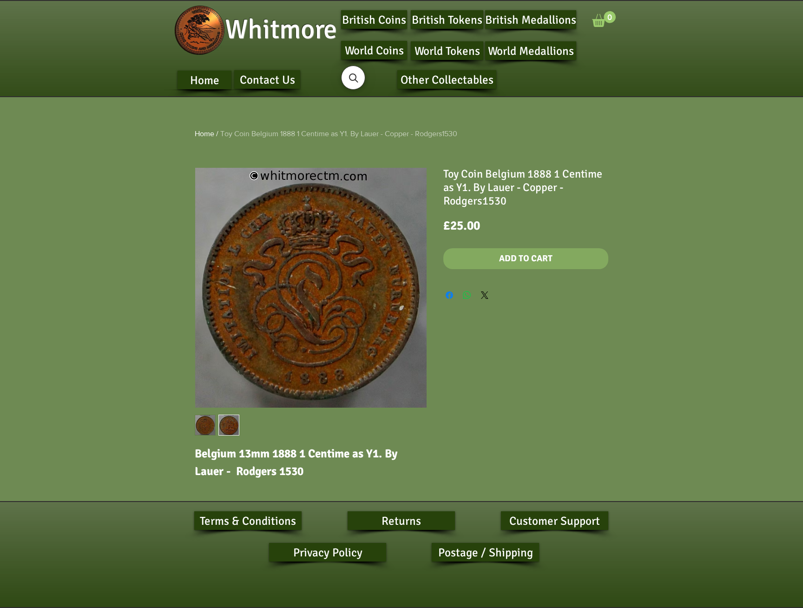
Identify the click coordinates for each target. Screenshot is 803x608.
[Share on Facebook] (449, 295)
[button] (604, 19)
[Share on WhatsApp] (467, 295)
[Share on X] (484, 295)
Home (204, 134)
